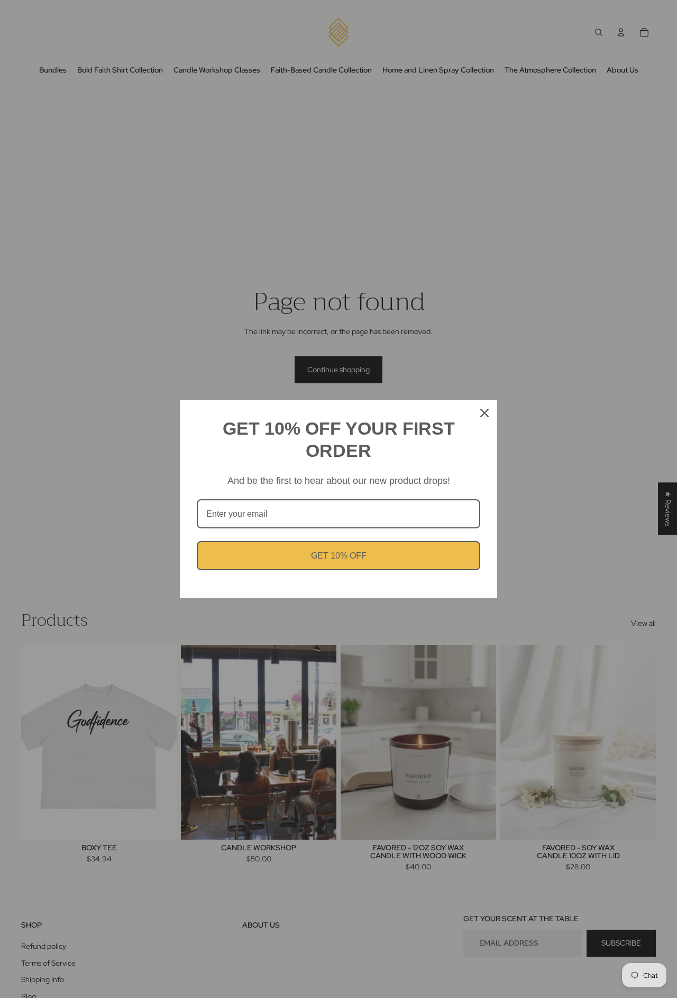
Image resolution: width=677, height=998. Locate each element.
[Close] (484, 413)
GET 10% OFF (339, 555)
